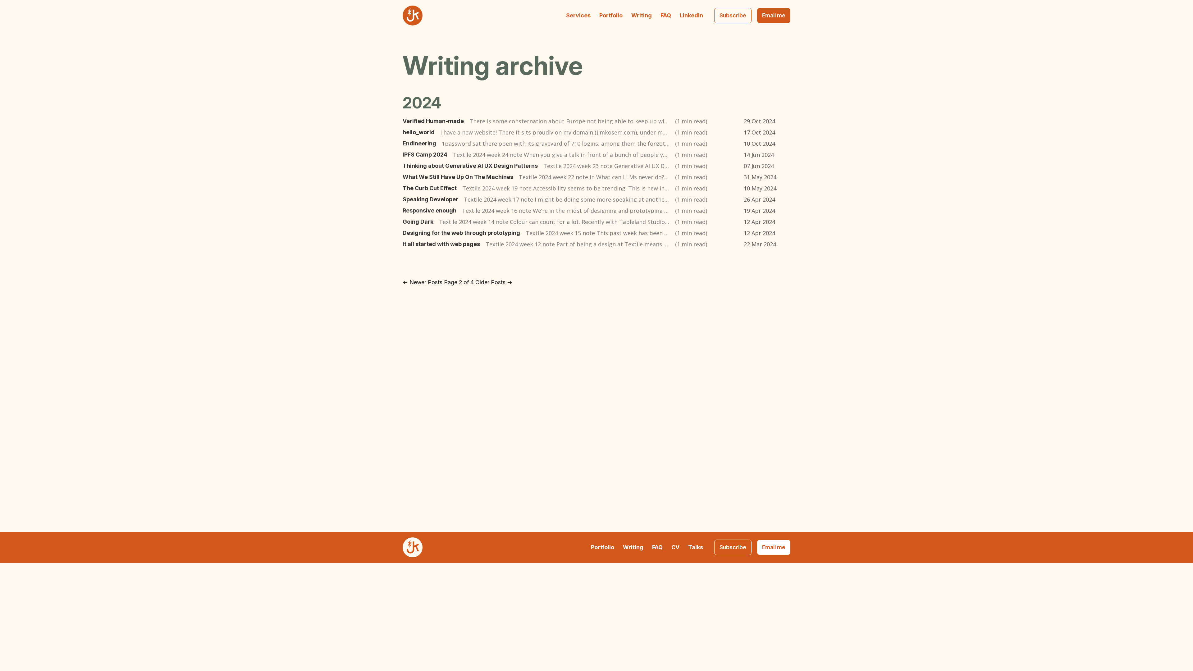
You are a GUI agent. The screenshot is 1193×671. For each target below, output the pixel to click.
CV (675, 547)
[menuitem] (578, 15)
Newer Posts (422, 282)
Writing (641, 15)
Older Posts (493, 282)
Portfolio (611, 15)
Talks (695, 547)
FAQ (665, 15)
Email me (773, 15)
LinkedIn (691, 15)
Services (578, 15)
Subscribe (733, 15)
